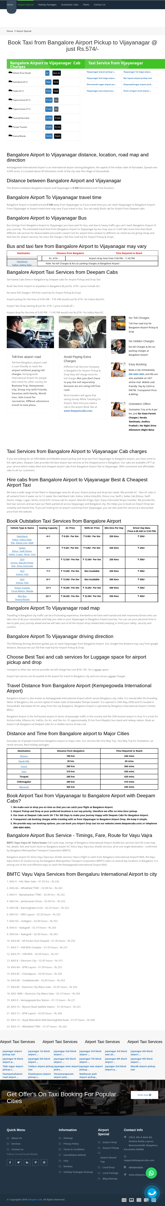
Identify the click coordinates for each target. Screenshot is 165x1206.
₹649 (48, 82)
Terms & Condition (73, 1149)
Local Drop (109, 1167)
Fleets (86, 4)
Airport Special (26, 4)
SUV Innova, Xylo (22, 573)
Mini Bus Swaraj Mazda (22, 598)
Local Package (110, 1172)
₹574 (56, 82)
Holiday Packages (47, 4)
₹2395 (49, 127)
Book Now (143, 1094)
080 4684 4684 (136, 374)
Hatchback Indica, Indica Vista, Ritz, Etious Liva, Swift (22, 539)
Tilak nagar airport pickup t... (13, 1068)
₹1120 (49, 100)
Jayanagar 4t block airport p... (13, 1060)
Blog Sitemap (110, 1178)
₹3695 (57, 136)
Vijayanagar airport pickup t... (101, 71)
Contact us (99, 4)
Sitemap (68, 1138)
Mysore (24, 756)
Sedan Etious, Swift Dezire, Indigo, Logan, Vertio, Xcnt (22, 551)
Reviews (68, 1166)
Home (10, 4)
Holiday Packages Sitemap (78, 1172)
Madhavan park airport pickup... (88, 1075)
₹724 (48, 91)
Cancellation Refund (74, 1154)
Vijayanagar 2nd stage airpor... (101, 78)
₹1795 (49, 118)
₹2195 (57, 127)
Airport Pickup (111, 1147)
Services (15, 1143)
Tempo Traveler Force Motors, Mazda (22, 589)
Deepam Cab (35, 1199)
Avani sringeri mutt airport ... (137, 90)
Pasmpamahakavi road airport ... (12, 1075)
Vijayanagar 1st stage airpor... (137, 71)
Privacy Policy (71, 1143)
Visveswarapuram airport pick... (64, 1075)
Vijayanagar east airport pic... (101, 90)
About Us (16, 1138)
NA (56, 100)
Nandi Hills (24, 761)
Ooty (24, 771)
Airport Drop (110, 1142)
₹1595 (57, 118)
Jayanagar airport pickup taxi (12, 1053)
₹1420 (49, 109)
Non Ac (56, 73)
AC (47, 73)
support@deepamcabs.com (139, 1160)
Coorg (24, 766)
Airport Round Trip (108, 1159)
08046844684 (136, 1167)
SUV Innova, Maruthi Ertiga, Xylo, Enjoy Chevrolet (22, 562)
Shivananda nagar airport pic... (101, 84)
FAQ (65, 1160)
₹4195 (49, 136)
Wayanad (24, 787)
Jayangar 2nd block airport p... (115, 1068)
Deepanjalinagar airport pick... (137, 84)
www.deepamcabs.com (142, 1174)
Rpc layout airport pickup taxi (137, 78)
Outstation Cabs (69, 4)
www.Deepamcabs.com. (78, 410)
